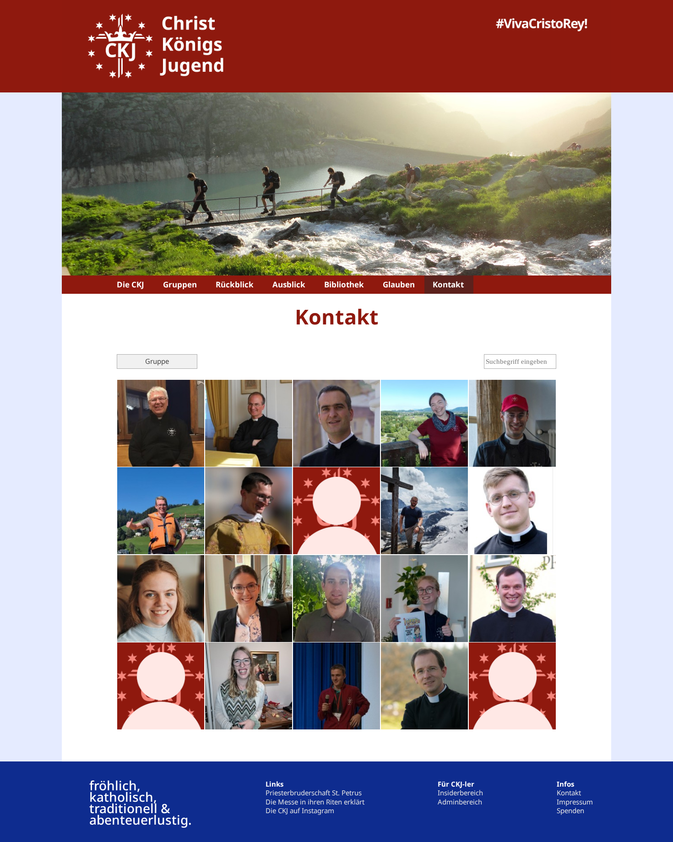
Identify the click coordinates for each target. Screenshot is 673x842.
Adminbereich (460, 801)
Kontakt (569, 792)
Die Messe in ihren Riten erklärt (315, 801)
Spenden (570, 810)
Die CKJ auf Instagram (300, 810)
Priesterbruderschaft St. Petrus (314, 792)
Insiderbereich (460, 792)
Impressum (575, 801)
